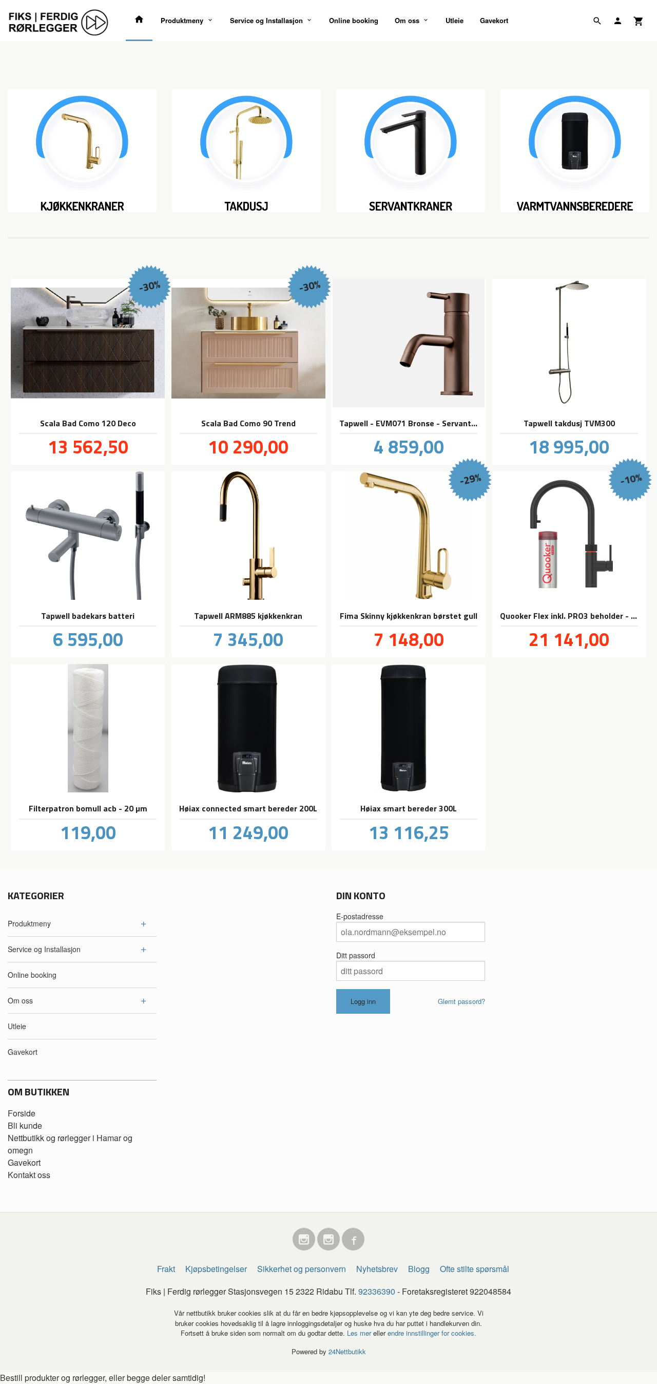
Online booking (353, 20)
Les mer (360, 1333)
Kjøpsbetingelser (216, 1269)
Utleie (454, 20)
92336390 (376, 1291)
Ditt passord (355, 955)
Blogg (419, 1269)
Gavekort (494, 20)
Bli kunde (25, 1125)
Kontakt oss (29, 1175)
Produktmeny (182, 20)
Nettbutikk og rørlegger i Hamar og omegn (70, 1144)
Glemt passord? (461, 1001)
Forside (21, 1113)
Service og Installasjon (266, 20)
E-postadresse (359, 916)
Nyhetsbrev (377, 1269)
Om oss (407, 20)
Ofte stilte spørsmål (474, 1269)
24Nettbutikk (347, 1351)
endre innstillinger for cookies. (432, 1333)
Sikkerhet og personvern (301, 1269)
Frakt (166, 1269)
